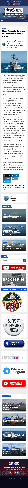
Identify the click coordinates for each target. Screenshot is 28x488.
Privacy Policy (10, 481)
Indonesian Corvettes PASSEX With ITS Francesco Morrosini (13, 232)
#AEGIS (18, 41)
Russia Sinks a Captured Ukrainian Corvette (12, 217)
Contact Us (19, 481)
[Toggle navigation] (13, 21)
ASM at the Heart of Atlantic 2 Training (13, 245)
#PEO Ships (17, 45)
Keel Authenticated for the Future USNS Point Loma (20, 187)
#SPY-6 (22, 45)
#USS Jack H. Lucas (12, 47)
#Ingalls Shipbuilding (17, 43)
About (15, 481)
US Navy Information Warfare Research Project (8, 187)
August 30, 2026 (8, 409)
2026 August (6, 403)
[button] (23, 20)
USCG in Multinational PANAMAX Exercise (11, 406)
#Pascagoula (10, 45)
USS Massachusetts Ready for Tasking (13, 450)
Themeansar (24, 478)
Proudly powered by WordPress (7, 478)
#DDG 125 (22, 41)
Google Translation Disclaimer (14, 485)
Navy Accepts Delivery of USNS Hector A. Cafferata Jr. (14, 421)
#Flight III (9, 43)
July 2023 (4, 28)
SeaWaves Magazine (14, 14)
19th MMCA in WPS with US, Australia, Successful (13, 436)
